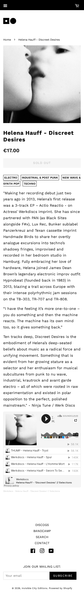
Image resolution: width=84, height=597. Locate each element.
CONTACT (42, 543)
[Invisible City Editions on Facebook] (32, 552)
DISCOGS (42, 525)
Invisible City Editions (34, 588)
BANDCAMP (42, 531)
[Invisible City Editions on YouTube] (51, 552)
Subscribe (63, 575)
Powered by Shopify (60, 588)
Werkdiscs (8, 491)
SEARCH (42, 537)
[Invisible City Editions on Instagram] (42, 552)
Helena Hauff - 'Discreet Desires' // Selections (37, 491)
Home (7, 39)
